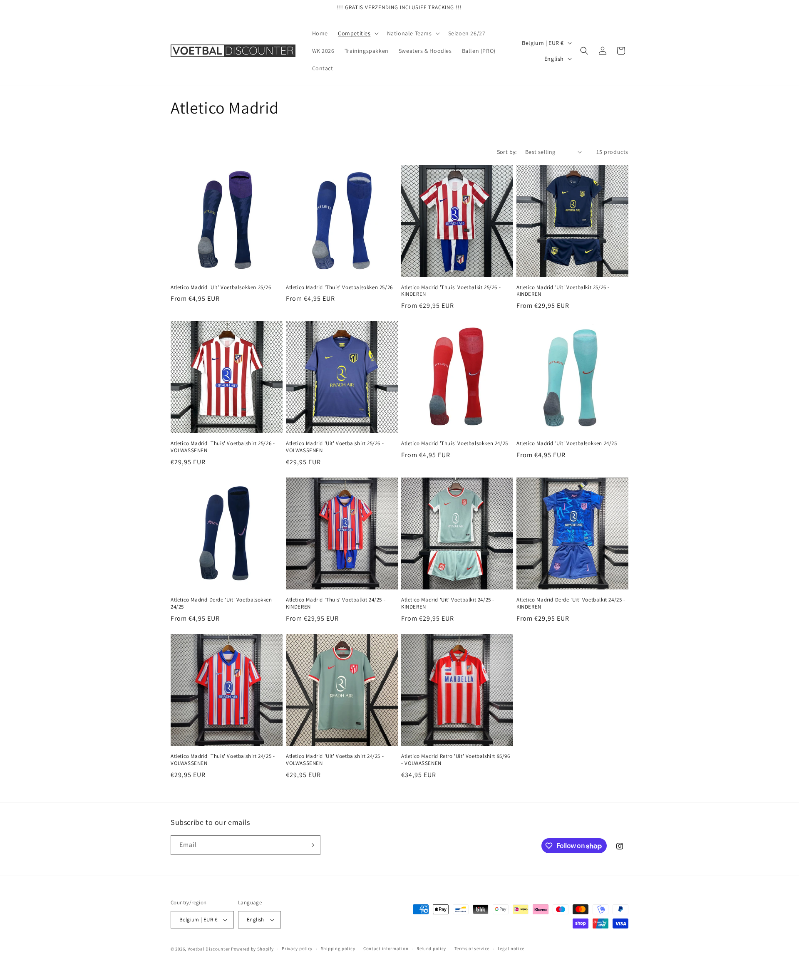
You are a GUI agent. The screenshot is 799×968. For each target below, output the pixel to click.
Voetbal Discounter (209, 949)
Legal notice (511, 948)
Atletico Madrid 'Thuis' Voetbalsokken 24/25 (454, 443)
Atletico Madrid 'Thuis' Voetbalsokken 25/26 (339, 287)
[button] (357, 33)
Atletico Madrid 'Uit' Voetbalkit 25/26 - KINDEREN (563, 291)
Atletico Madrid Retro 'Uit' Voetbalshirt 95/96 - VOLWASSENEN (455, 760)
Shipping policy (338, 948)
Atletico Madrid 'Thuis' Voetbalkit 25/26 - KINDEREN (451, 291)
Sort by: (507, 152)
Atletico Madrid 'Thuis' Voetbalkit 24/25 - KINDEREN (335, 603)
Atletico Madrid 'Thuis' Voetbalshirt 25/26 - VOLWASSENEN (223, 447)
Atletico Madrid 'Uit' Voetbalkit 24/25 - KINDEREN (447, 603)
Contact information (385, 948)
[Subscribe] (311, 845)
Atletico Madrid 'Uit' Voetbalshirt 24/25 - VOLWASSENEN (335, 760)
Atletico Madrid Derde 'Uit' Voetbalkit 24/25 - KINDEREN (570, 603)
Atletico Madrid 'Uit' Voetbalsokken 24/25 (566, 443)
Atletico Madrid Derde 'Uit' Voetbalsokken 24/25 (221, 603)
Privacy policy (297, 948)
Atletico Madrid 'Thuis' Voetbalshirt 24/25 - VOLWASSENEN (223, 760)
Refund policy (431, 948)
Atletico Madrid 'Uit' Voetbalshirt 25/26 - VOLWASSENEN (335, 447)
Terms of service (471, 948)
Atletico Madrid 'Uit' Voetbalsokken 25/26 (221, 287)
